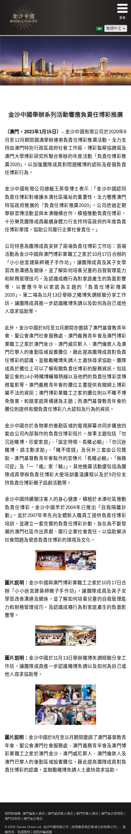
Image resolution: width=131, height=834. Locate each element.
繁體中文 (113, 28)
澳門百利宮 (13, 818)
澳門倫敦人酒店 (34, 813)
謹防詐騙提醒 (42, 832)
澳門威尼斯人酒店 (60, 813)
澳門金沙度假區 (112, 813)
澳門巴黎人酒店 (87, 813)
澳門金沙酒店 (33, 818)
